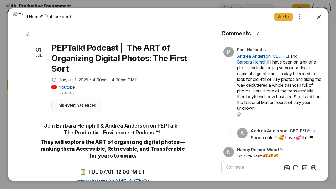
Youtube (67, 87)
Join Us (283, 17)
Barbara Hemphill (253, 62)
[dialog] (168, 94)
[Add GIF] (305, 168)
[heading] (48, 16)
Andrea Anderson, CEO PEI (263, 56)
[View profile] (18, 17)
